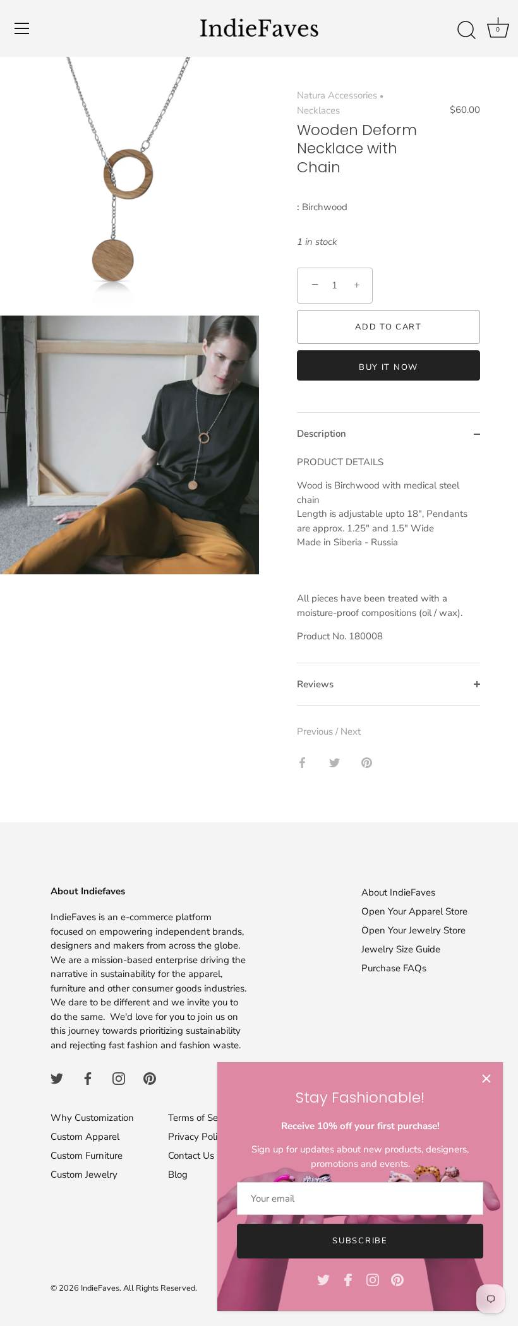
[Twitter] (323, 1279)
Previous (316, 731)
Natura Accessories (337, 95)
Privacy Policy (197, 1136)
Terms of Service (203, 1117)
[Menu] (22, 28)
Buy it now (388, 367)
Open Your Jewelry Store (413, 930)
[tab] (388, 559)
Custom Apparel (85, 1136)
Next (350, 731)
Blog (178, 1174)
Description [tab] (321, 433)
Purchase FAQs (393, 968)
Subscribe (359, 1240)
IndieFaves (100, 1288)
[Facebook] (348, 1279)
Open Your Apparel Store (414, 911)
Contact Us (191, 1155)
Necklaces (318, 110)
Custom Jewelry (84, 1174)
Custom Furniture (87, 1155)
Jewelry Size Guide (400, 949)
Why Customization (92, 1117)
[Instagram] (372, 1279)
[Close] (486, 1078)
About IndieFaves (398, 892)
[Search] (466, 30)
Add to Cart (388, 327)
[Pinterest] (397, 1279)
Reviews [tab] (315, 684)
